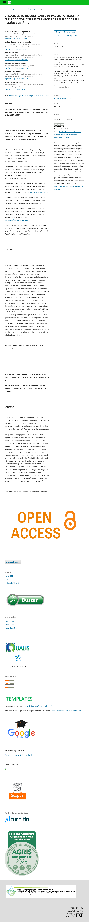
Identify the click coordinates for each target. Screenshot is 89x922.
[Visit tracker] (6, 769)
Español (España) (11, 576)
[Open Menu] (4, 2)
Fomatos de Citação (63, 87)
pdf (58, 32)
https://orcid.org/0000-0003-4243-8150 (16, 68)
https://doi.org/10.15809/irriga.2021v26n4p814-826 (29, 96)
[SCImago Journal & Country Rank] (18, 755)
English (7, 579)
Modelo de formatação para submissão (37, 706)
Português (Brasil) (12, 583)
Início (6, 9)
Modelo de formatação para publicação (66, 711)
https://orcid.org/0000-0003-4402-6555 (16, 79)
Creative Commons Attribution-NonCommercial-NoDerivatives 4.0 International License (67, 135)
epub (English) (72, 36)
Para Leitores (9, 621)
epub (59, 36)
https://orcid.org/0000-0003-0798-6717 (16, 60)
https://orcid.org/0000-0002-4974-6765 (16, 89)
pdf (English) (70, 32)
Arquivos (14, 9)
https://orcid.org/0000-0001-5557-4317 (16, 38)
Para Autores (9, 624)
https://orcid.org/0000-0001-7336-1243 (16, 49)
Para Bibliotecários (11, 628)
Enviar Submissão (12, 562)
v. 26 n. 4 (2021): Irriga (27, 9)
